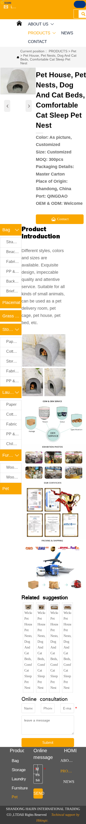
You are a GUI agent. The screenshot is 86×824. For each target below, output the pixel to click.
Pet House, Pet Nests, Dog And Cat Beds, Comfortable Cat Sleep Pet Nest (48, 59)
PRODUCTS (58, 51)
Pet (73, 51)
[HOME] (6, 2)
